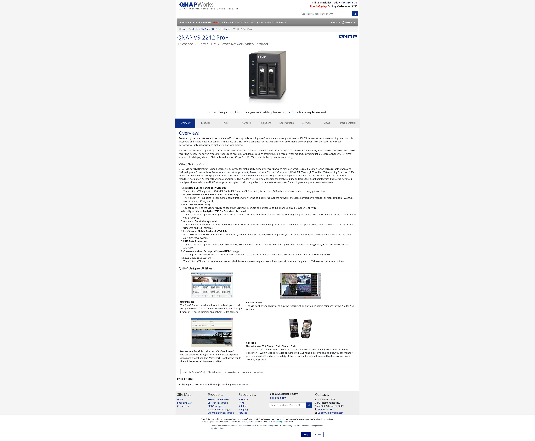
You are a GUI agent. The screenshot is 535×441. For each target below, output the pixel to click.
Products (184, 22)
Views (327, 122)
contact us (290, 112)
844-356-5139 (349, 2)
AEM (226, 122)
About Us (335, 22)
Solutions (226, 22)
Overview (185, 122)
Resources (240, 22)
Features (205, 122)
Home (182, 29)
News (268, 22)
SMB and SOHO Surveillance (215, 29)
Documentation (348, 122)
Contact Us (280, 22)
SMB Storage (215, 406)
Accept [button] (306, 434)
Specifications (286, 122)
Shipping (243, 409)
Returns (243, 412)
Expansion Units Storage (221, 412)
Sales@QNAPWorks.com (330, 412)
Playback (246, 122)
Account (348, 22)
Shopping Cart (184, 402)
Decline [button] (318, 434)
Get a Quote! (256, 22)
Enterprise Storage (218, 402)
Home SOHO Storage (219, 409)
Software (307, 122)
